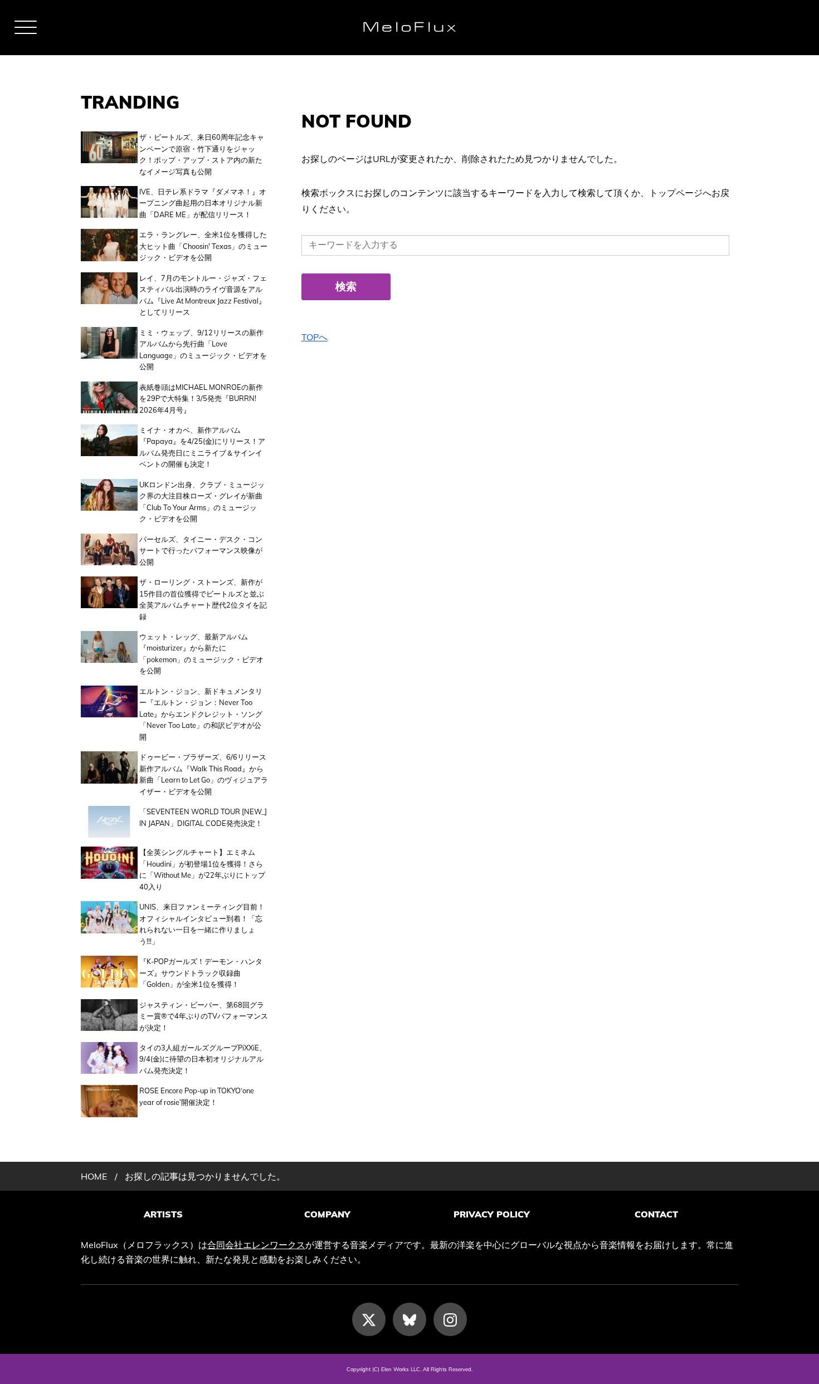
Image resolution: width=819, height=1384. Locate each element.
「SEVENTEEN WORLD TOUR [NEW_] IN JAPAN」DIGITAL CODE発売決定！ (203, 817)
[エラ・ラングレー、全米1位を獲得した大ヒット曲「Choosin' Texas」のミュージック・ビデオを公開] (109, 246)
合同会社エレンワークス (256, 1244)
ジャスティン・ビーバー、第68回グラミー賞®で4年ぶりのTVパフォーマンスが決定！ (203, 1016)
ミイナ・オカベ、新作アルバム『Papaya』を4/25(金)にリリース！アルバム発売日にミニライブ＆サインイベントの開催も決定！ (202, 447)
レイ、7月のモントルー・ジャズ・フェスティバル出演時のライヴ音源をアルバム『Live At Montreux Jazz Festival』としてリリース (203, 294)
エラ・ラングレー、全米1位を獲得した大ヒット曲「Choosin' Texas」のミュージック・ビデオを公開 (203, 246)
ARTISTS (163, 1214)
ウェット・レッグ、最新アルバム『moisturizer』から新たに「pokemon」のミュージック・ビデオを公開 (201, 653)
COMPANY (327, 1214)
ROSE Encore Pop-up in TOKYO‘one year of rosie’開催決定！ (196, 1096)
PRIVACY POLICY (492, 1214)
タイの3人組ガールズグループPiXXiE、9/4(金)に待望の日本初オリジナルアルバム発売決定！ (202, 1059)
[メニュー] (25, 27)
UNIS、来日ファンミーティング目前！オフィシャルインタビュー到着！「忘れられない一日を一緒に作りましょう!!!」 (202, 923)
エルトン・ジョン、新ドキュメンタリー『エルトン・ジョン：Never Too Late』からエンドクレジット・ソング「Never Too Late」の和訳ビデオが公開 (200, 714)
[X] (369, 1319)
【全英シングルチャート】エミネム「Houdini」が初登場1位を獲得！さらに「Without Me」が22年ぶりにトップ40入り (202, 869)
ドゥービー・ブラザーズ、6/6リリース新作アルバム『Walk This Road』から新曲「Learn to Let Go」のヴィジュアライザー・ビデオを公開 (203, 773)
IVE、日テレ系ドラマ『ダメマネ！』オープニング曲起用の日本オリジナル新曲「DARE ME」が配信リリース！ (202, 203)
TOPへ (314, 337)
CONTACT (656, 1214)
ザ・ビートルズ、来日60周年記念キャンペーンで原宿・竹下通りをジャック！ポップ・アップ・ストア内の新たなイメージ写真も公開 (201, 154)
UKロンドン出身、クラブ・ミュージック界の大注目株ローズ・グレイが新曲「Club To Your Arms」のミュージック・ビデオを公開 (202, 501)
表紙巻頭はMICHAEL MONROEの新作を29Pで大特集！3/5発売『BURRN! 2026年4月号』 (201, 398)
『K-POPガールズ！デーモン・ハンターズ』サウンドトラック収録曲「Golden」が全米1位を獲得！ (200, 973)
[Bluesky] (409, 1319)
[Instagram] (450, 1319)
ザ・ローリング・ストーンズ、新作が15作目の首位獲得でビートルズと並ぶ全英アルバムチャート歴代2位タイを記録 (203, 599)
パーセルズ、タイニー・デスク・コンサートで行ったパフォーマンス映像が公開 (200, 550)
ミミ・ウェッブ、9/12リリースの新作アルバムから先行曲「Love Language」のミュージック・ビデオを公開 (203, 349)
